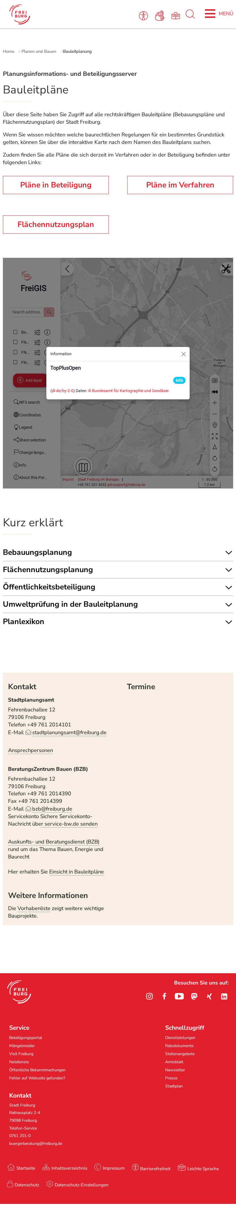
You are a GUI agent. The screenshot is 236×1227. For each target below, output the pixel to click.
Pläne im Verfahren (180, 185)
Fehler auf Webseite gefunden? (37, 1078)
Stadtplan (174, 1086)
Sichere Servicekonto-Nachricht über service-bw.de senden (53, 820)
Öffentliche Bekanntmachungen (37, 1070)
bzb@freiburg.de (52, 809)
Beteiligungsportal (25, 1037)
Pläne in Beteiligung (56, 185)
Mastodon (194, 996)
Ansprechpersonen (30, 750)
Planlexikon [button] (23, 621)
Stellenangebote (180, 1054)
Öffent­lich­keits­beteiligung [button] (49, 587)
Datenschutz (27, 1185)
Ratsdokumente (179, 1046)
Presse (171, 1078)
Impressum (114, 1168)
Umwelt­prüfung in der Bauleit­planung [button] (70, 604)
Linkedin (224, 996)
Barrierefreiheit (155, 1169)
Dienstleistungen (180, 1037)
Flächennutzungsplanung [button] (48, 569)
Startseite (25, 1168)
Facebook (164, 996)
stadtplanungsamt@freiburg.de (69, 732)
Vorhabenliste (34, 908)
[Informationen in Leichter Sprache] (177, 15)
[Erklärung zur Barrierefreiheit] (144, 15)
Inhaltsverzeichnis (69, 1168)
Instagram (149, 996)
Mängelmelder (22, 1046)
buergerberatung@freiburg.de (35, 1143)
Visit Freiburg (21, 1054)
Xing (209, 996)
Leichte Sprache (203, 1169)
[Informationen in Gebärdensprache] (160, 15)
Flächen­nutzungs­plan (56, 224)
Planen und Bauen (39, 51)
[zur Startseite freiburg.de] (50, 14)
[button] (19, 992)
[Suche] (190, 17)
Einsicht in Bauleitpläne (76, 871)
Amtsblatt (174, 1062)
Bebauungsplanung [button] (37, 552)
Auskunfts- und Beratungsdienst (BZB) (54, 841)
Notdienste (19, 1062)
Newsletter (175, 1070)
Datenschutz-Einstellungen (82, 1185)
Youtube (179, 996)
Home (8, 51)
